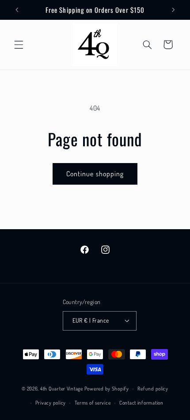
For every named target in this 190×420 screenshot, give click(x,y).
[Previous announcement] (17, 9)
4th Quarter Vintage (61, 388)
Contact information (141, 402)
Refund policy (152, 388)
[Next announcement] (173, 9)
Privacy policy (50, 402)
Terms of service (93, 402)
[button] (18, 44)
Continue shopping (95, 173)
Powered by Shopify (106, 388)
